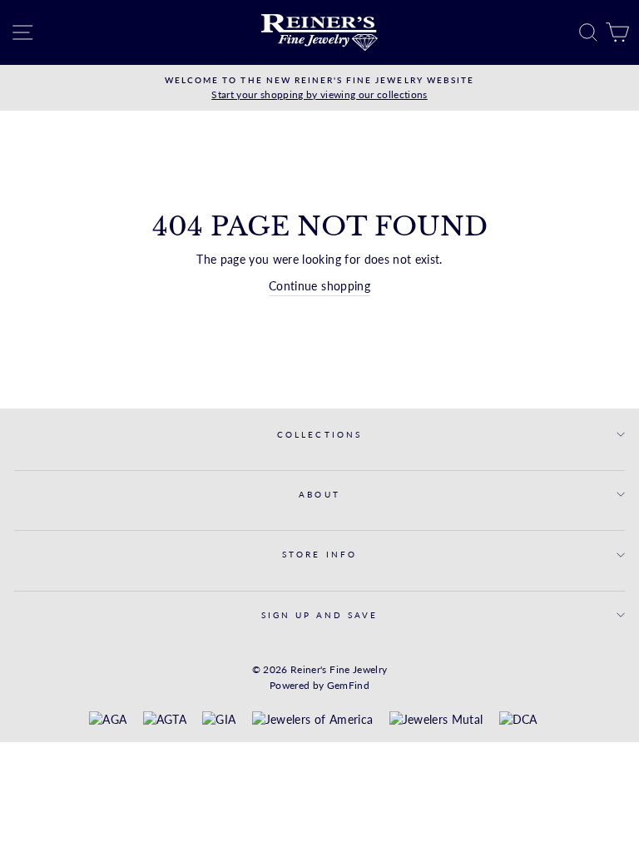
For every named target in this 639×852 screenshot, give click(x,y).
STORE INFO (319, 554)
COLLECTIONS (319, 434)
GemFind (348, 685)
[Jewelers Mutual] (436, 720)
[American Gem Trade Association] (164, 720)
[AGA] (107, 720)
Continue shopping (319, 286)
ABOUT (319, 494)
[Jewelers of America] (312, 720)
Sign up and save (320, 615)
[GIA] (218, 720)
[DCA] (518, 720)
